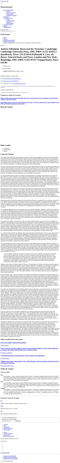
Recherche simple (5, 29)
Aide (5, 425)
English (5, 26)
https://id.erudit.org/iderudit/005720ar (12, 78)
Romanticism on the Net (9, 40)
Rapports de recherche (11, 15)
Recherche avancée (8, 24)
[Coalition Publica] (5, 452)
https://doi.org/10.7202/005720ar (11, 81)
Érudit (7, 19)
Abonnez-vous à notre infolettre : (9, 419)
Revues (8, 11)
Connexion (6, 16)
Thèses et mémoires (11, 12)
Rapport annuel (10, 23)
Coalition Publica (10, 20)
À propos (10, 18)
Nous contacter (7, 429)
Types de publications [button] (9, 10)
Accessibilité (6, 427)
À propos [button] (6, 18)
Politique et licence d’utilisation (11, 458)
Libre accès (9, 22)
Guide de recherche (8, 428)
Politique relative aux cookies (10, 457)
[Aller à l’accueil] (4, 1)
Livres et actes (9, 14)
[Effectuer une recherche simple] (15, 31)
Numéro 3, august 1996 (9, 41)
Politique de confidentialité (10, 456)
